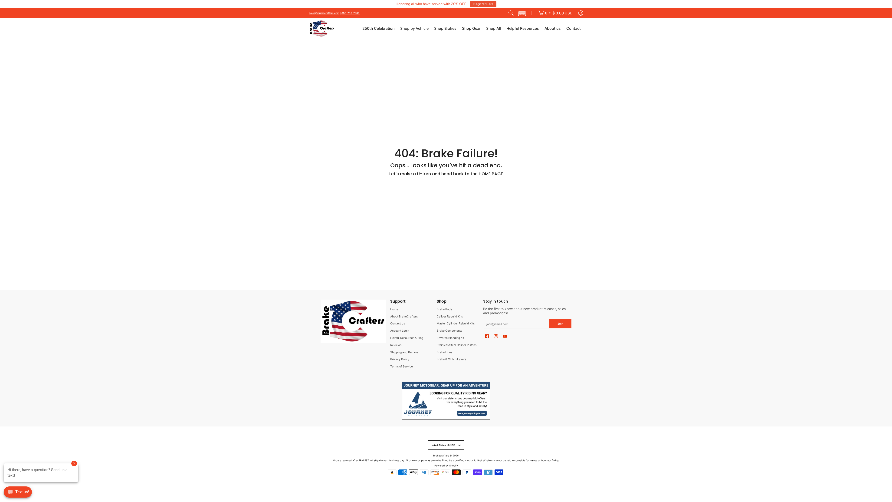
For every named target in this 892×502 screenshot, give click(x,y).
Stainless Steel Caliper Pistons (456, 345)
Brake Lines (444, 352)
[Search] (511, 13)
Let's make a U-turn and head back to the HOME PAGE (446, 174)
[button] (521, 13)
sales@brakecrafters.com (324, 13)
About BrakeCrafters (404, 316)
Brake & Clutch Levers (451, 359)
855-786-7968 (350, 13)
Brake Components (449, 330)
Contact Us (397, 323)
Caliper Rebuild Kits (450, 316)
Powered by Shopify (446, 465)
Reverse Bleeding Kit (450, 338)
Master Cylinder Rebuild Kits (456, 323)
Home (394, 309)
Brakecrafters (441, 455)
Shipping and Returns (404, 352)
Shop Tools (505, 4)
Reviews (395, 345)
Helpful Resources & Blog (406, 338)
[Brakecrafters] (321, 29)
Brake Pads (444, 309)
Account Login (399, 330)
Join (560, 323)
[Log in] (580, 13)
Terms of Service (401, 366)
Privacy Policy (399, 359)
